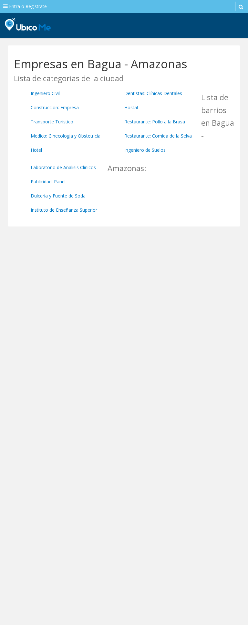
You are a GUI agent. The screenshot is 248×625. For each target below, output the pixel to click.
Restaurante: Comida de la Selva (158, 136)
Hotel (36, 150)
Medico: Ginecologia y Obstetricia (65, 136)
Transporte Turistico (52, 122)
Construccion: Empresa (55, 107)
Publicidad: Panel (48, 181)
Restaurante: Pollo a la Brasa (154, 122)
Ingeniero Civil (45, 93)
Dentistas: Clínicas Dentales (153, 93)
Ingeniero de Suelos (145, 150)
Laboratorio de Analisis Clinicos (63, 167)
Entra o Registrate (27, 6)
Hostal (131, 107)
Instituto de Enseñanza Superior (64, 210)
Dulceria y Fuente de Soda (58, 196)
